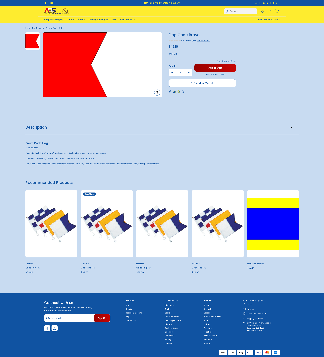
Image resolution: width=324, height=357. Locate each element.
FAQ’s (249, 304)
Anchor (168, 309)
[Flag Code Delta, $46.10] (273, 223)
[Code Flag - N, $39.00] (107, 223)
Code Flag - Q (143, 267)
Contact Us (126, 19)
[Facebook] (45, 3)
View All (207, 343)
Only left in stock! (226, 61)
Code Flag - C (199, 267)
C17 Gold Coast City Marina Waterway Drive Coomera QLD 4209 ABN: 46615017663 (259, 327)
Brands (81, 19)
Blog (114, 19)
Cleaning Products (173, 320)
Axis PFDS (208, 339)
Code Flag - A (32, 267)
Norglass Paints (210, 335)
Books (167, 313)
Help (275, 3)
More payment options (215, 74)
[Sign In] (270, 11)
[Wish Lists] (263, 11)
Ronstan (207, 305)
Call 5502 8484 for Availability (107, 251)
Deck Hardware (171, 328)
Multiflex (207, 332)
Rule (206, 320)
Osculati (207, 309)
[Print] (178, 91)
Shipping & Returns (255, 318)
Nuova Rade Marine (212, 316)
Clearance (169, 305)
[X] (183, 91)
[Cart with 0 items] (277, 11)
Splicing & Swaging (98, 19)
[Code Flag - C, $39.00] (218, 223)
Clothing (168, 324)
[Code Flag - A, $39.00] (51, 223)
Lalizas (207, 324)
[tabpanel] (32, 41)
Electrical (169, 332)
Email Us (250, 309)
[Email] (174, 91)
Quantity (173, 66)
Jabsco (207, 313)
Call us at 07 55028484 (257, 313)
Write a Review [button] (203, 40)
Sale (71, 19)
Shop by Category (53, 19)
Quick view (66, 198)
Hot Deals (263, 3)
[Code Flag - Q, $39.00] (162, 223)
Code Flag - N (88, 267)
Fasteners (169, 335)
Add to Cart (51, 251)
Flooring (168, 343)
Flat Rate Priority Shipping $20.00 (162, 2)
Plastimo (208, 328)
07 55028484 (273, 19)
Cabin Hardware (172, 316)
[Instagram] (51, 3)
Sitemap (76, 352)
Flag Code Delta (255, 263)
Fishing (168, 339)
